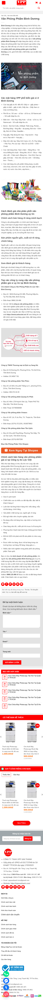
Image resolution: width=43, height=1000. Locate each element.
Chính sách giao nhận (8, 929)
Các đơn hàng (6, 959)
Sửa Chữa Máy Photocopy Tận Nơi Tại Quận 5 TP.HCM (24, 684)
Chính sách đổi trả (7, 933)
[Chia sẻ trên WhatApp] (3, 584)
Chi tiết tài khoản (7, 955)
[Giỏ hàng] (36, 2)
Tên (5, 631)
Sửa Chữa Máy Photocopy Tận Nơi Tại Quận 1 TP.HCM (24, 698)
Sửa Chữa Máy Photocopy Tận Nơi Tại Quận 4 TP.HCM (24, 691)
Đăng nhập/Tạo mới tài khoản (11, 947)
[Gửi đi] (39, 8)
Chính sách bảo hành (8, 906)
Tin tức (4, 15)
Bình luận (7, 613)
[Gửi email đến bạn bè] (14, 584)
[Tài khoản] (40, 2)
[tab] (6, 775)
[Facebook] (6, 987)
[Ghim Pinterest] (17, 584)
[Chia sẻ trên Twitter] (10, 584)
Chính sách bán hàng (8, 924)
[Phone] (6, 974)
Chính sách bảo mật (8, 902)
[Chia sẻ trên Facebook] (6, 584)
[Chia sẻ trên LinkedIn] (21, 584)
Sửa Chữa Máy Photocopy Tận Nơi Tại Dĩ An (24, 704)
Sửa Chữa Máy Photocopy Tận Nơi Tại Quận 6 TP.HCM (24, 677)
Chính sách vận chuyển (10, 915)
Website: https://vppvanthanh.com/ (16, 883)
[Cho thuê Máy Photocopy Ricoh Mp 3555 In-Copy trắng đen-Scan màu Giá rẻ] (32, 732)
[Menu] (4, 3)
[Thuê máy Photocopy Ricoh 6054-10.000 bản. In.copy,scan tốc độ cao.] (10, 732)
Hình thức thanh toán (8, 910)
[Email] (6, 994)
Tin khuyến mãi (12, 15)
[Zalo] (6, 981)
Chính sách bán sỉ (7, 937)
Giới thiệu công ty (7, 898)
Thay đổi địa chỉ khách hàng (11, 951)
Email (5, 641)
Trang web (7, 651)
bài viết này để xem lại (19, 592)
